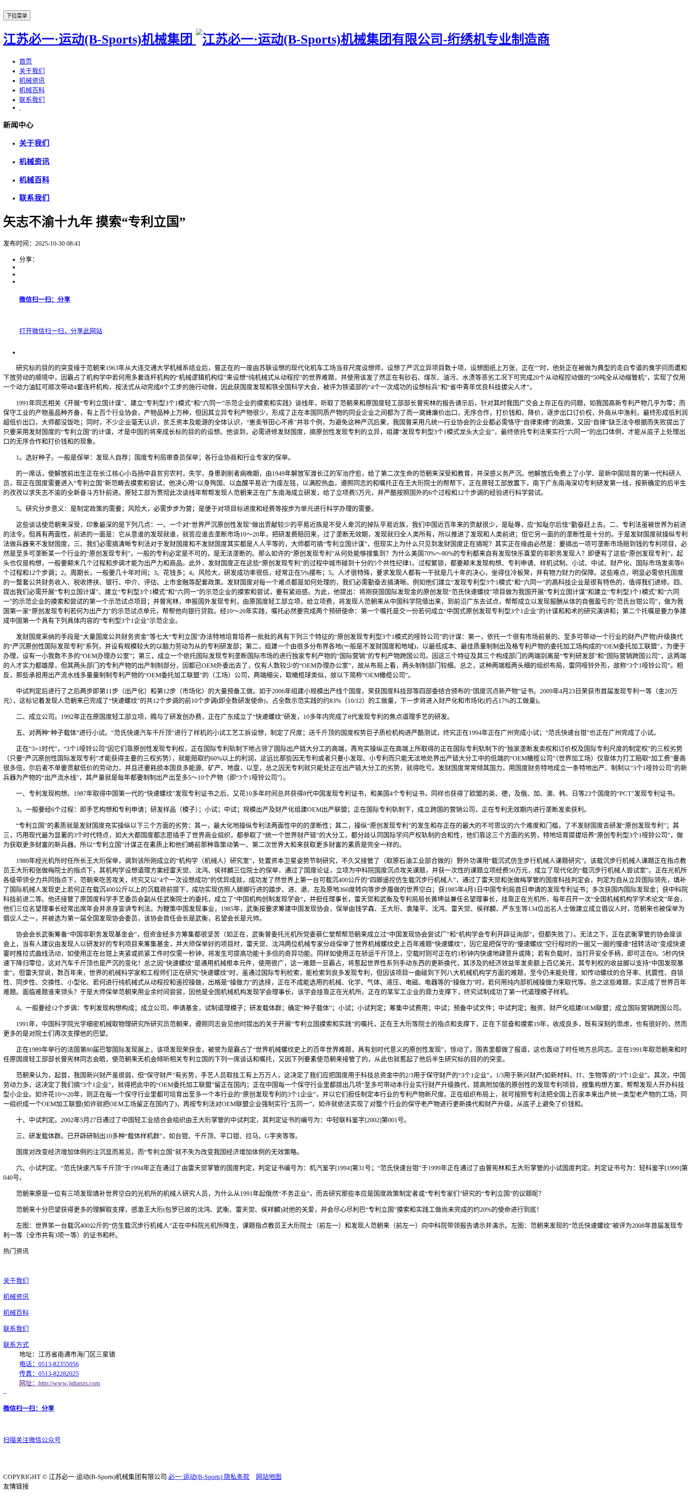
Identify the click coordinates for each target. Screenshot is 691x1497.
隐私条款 (237, 1476)
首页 (25, 61)
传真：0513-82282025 (49, 1373)
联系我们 (32, 99)
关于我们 (32, 71)
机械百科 (32, 90)
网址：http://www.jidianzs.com (59, 1383)
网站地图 (269, 1476)
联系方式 (16, 1344)
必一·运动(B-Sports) (196, 1476)
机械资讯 (32, 80)
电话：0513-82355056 (49, 1364)
